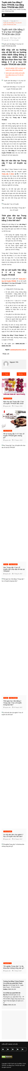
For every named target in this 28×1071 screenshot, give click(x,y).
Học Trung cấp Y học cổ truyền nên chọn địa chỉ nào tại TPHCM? (14, 569)
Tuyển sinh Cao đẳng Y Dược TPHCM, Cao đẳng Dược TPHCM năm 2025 (13, 4)
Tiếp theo (20, 374)
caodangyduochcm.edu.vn (18, 349)
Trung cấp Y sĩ (6, 40)
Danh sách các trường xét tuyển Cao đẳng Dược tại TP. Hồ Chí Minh (15, 75)
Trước (6, 374)
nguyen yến (6, 38)
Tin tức (5, 564)
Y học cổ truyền (15, 40)
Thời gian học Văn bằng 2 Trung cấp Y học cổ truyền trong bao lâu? (12, 703)
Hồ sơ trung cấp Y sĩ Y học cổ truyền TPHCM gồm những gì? (13, 435)
